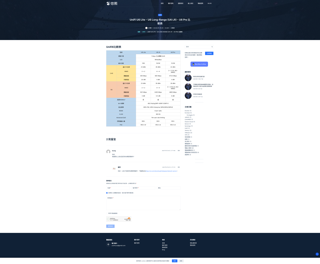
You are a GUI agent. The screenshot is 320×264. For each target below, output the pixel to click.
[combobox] (197, 46)
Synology (188, 126)
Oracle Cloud (189, 121)
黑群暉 (187, 155)
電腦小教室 (188, 148)
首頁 (162, 3)
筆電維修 (187, 144)
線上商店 (190, 3)
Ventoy (187, 130)
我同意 (112, 213)
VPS (186, 135)
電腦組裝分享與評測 (191, 152)
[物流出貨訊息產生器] (188, 77)
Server (187, 124)
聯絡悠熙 (200, 3)
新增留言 (110, 198)
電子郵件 (136, 188)
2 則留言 (173, 28)
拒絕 (181, 260)
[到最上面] (317, 254)
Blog (210, 3)
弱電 (186, 139)
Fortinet (187, 113)
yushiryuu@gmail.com (118, 245)
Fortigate (190, 115)
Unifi (160, 15)
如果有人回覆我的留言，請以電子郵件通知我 (120, 193)
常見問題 (187, 137)
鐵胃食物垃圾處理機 (191, 146)
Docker (187, 110)
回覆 (179, 150)
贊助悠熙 (192, 245)
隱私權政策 (114, 213)
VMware (187, 133)
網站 (159, 188)
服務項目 (180, 3)
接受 (175, 260)
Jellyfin (187, 117)
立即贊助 (209, 53)
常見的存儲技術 (197, 94)
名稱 (109, 188)
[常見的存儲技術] (188, 95)
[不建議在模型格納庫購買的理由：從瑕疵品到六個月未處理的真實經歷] (188, 86)
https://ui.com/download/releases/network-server (161, 171)
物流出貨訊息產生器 (198, 76)
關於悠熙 (170, 3)
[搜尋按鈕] (212, 46)
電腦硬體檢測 (189, 150)
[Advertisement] (199, 177)
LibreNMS (188, 119)
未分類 (187, 141)
